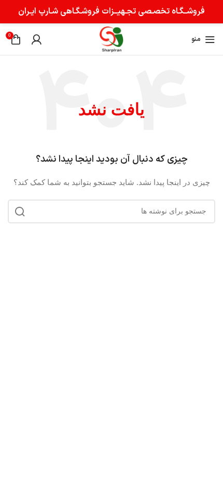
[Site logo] (111, 38)
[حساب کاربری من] (36, 39)
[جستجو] (20, 211)
